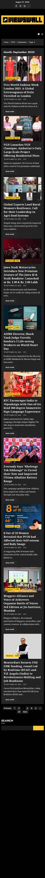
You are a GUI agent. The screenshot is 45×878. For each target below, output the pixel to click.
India (17, 78)
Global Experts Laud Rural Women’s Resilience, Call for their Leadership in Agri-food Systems (22, 210)
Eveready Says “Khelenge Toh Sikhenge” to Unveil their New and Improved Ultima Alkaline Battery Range (21, 474)
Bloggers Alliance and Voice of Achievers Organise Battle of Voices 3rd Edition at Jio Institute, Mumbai (22, 603)
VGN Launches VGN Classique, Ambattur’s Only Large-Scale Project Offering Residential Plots (22, 150)
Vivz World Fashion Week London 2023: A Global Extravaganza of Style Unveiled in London (21, 90)
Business (9, 78)
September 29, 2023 (13, 99)
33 (19, 712)
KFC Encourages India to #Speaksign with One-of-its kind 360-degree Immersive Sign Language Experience (22, 406)
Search (7, 720)
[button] (42, 34)
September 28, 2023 (13, 219)
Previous (7, 708)
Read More (10, 112)
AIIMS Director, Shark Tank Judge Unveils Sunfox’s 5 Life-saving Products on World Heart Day (21, 341)
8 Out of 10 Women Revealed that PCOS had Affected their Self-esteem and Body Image (21, 538)
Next (25, 712)
